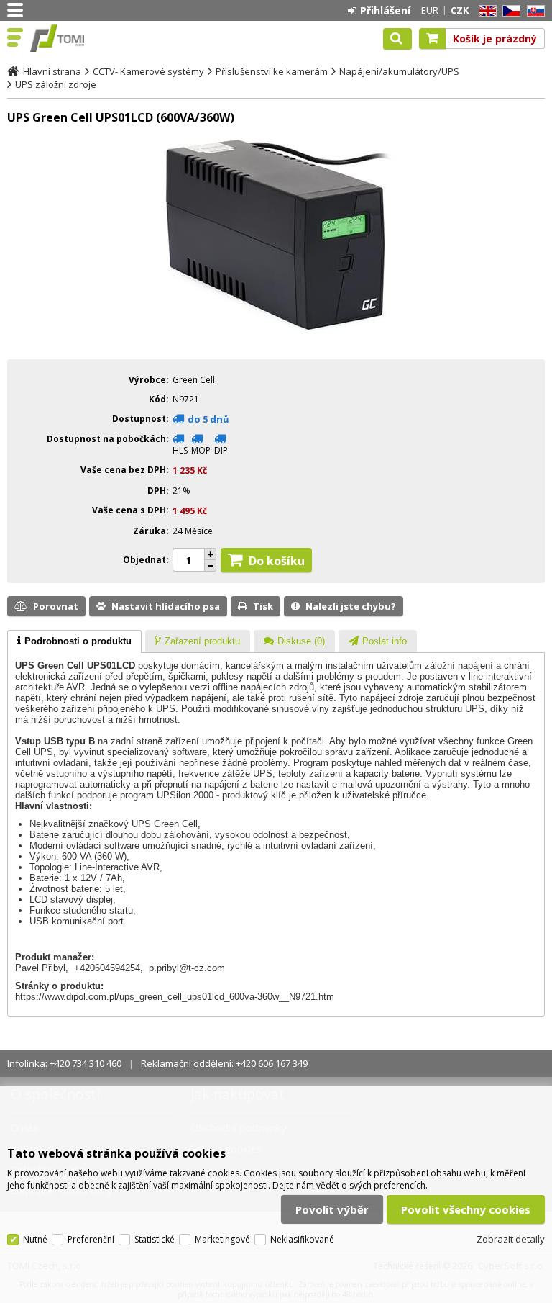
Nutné (35, 1239)
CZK (460, 10)
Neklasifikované (302, 1239)
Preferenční (91, 1239)
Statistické (154, 1239)
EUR (429, 10)
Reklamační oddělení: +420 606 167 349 (224, 1063)
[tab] (74, 641)
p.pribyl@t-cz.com (187, 967)
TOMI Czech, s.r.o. (73, 38)
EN (485, 11)
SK (533, 11)
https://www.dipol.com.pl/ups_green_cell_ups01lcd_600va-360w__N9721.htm (174, 996)
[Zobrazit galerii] (276, 338)
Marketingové (222, 1239)
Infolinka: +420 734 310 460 (64, 1063)
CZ (509, 11)
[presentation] (74, 641)
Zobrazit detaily (511, 1238)
